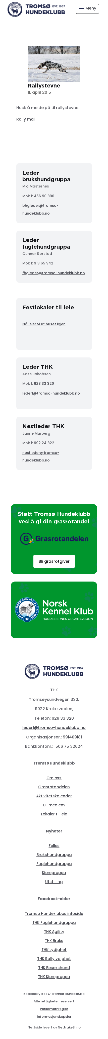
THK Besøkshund (54, 967)
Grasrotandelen (54, 787)
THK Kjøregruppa (54, 976)
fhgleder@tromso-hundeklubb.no (53, 272)
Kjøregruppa (54, 872)
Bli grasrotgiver (54, 561)
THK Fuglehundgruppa (54, 922)
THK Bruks (54, 940)
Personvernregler (54, 1008)
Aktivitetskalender (54, 796)
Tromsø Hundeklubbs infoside (54, 913)
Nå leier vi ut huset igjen (44, 324)
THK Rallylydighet (54, 958)
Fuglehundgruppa (54, 863)
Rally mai (25, 119)
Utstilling (54, 881)
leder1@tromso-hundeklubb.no (51, 393)
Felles (54, 845)
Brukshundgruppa (54, 854)
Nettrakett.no (69, 1027)
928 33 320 (44, 383)
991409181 (72, 737)
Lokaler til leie (54, 814)
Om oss (54, 778)
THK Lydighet (54, 949)
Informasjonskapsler (54, 1016)
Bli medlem (54, 805)
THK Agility (54, 931)
